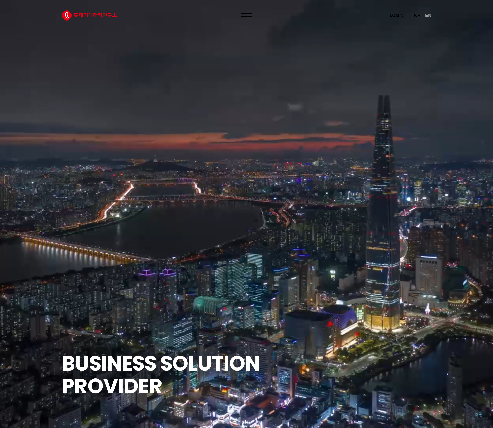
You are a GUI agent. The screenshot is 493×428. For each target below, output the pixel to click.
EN (428, 15)
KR (417, 15)
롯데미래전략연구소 (89, 15)
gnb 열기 (246, 15)
